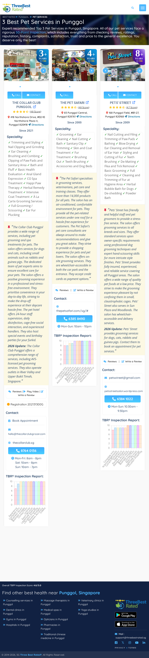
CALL (17, 95)
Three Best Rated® (31, 654)
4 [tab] (28, 86)
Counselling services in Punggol (18, 602)
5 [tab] (31, 86)
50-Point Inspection (31, 32)
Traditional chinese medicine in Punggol (53, 636)
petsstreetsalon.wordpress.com (123, 391)
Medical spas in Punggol (51, 611)
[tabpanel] (26, 72)
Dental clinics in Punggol (13, 611)
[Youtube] (136, 642)
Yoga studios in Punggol (88, 611)
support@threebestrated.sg (131, 637)
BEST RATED (9, 17)
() (35, 111)
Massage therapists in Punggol (55, 602)
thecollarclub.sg (23, 442)
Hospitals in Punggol (18, 625)
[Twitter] (123, 642)
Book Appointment (25, 420)
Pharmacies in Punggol (50, 626)
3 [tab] (26, 86)
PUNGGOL (24, 17)
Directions (37, 124)
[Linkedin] (144, 642)
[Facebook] (116, 642)
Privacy (120, 648)
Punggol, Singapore (79, 592)
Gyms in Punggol (16, 619)
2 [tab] (23, 86)
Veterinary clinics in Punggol (91, 602)
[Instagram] (129, 642)
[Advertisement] (74, 556)
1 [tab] (20, 86)
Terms (132, 648)
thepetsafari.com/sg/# (72, 311)
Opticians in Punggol (56, 619)
